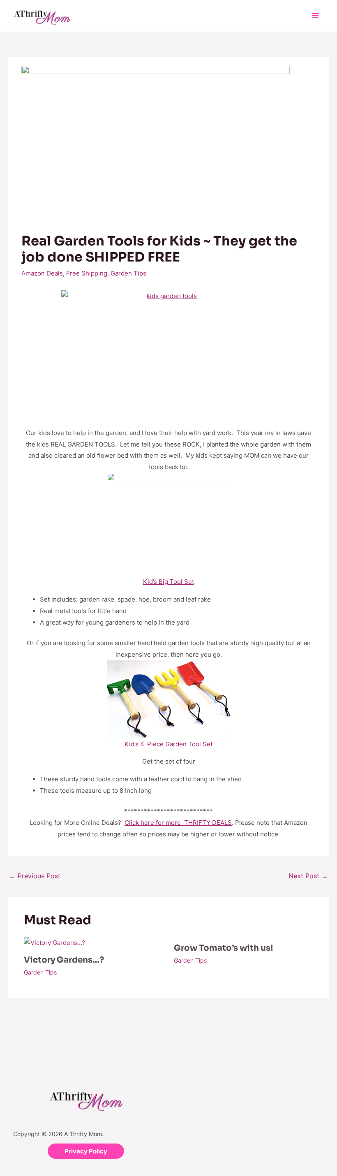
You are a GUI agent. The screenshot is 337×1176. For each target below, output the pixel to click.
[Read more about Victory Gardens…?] (54, 942)
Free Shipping (86, 273)
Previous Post (34, 876)
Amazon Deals (42, 273)
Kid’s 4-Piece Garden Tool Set (168, 744)
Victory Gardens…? (64, 960)
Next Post (308, 876)
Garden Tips (128, 273)
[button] (86, 1151)
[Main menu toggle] (315, 16)
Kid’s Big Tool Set (168, 582)
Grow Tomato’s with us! (223, 948)
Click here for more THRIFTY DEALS (178, 822)
